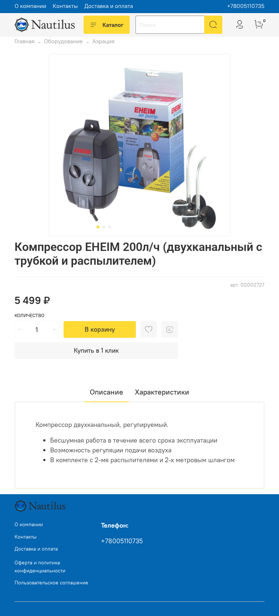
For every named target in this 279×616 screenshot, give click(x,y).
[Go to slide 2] (103, 226)
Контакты (65, 5)
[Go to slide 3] (109, 226)
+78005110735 (245, 5)
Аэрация (103, 41)
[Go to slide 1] (98, 226)
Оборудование (63, 41)
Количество (29, 315)
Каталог (113, 24)
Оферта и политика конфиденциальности (40, 566)
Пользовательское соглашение (51, 582)
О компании (30, 5)
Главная (25, 41)
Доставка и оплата (108, 5)
